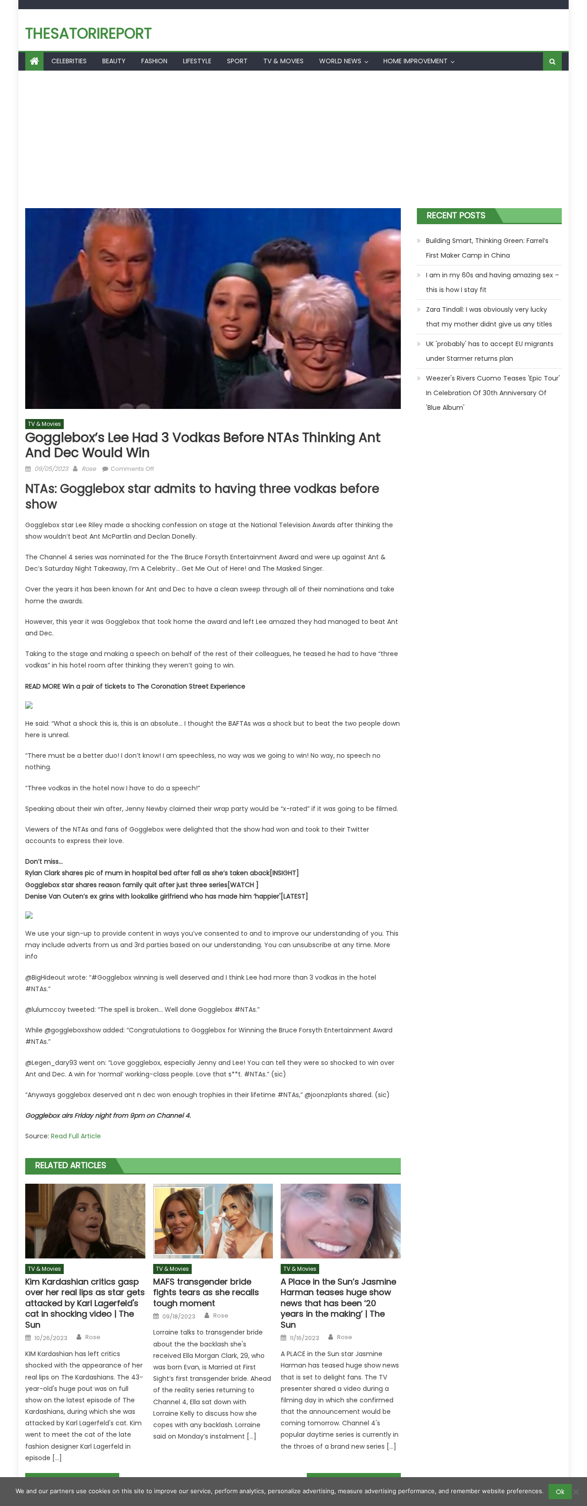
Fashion (154, 61)
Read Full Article (76, 1136)
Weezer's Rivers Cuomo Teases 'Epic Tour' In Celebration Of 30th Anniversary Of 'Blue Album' (493, 393)
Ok (560, 1491)
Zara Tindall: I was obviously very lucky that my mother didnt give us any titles (489, 317)
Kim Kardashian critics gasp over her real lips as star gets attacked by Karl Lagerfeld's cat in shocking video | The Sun (85, 1303)
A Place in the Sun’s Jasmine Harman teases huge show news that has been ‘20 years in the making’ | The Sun (338, 1303)
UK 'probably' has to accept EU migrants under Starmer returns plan (490, 351)
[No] (575, 1491)
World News (340, 61)
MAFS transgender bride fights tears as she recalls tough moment (206, 1292)
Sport (237, 61)
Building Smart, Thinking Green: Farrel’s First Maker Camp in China (487, 248)
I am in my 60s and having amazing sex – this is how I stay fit (492, 282)
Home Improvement (415, 61)
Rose (89, 468)
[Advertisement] (293, 139)
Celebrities (69, 61)
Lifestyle (197, 61)
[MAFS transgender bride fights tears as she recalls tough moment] (213, 1221)
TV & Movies (283, 61)
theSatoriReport (88, 33)
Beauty (114, 61)
